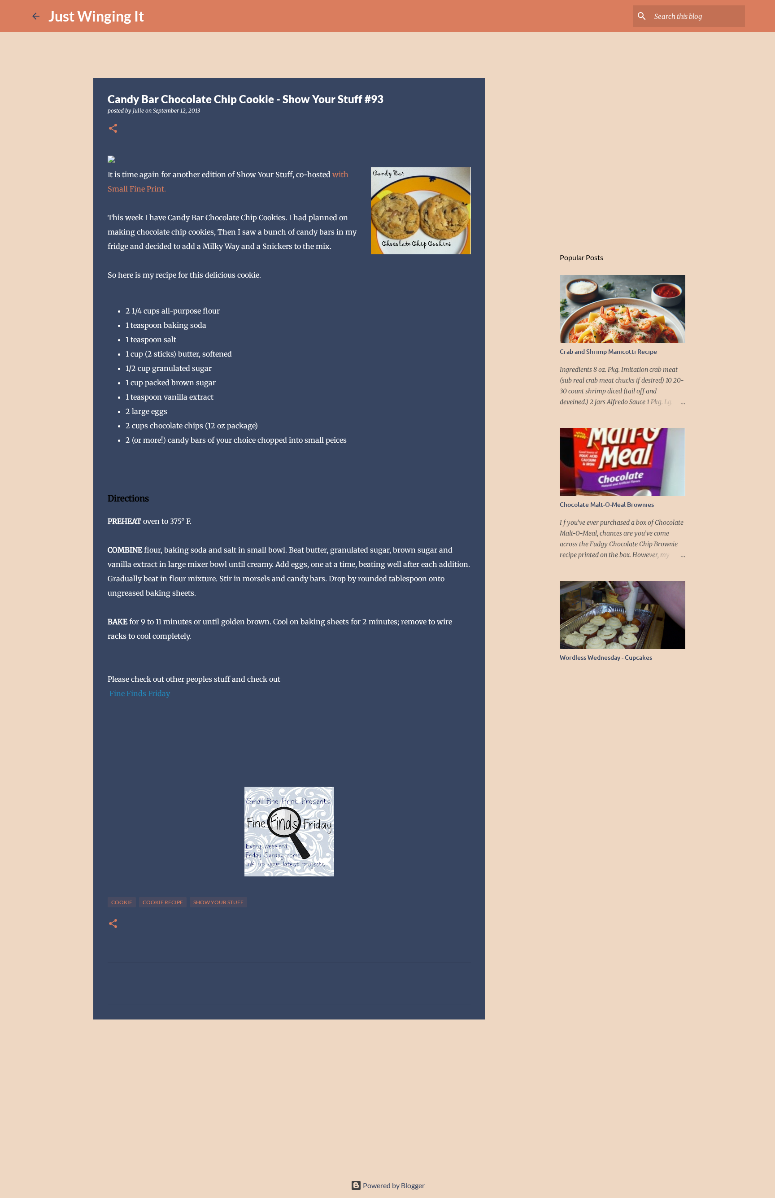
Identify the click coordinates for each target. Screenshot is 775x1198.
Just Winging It (96, 16)
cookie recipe (163, 902)
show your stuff (218, 902)
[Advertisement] (289, 1096)
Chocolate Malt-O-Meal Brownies (607, 504)
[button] (113, 129)
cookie (121, 902)
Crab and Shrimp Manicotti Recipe (608, 351)
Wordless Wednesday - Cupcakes (606, 657)
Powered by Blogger (393, 1185)
